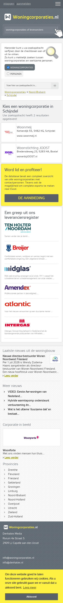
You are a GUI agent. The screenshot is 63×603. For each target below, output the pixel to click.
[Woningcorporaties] (31, 19)
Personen (16, 74)
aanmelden (24, 3)
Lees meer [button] (29, 587)
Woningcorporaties (21, 67)
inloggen (9, 3)
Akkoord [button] (31, 596)
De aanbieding (31, 198)
